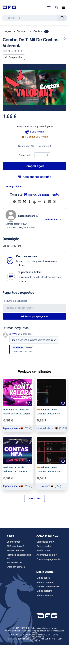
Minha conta (43, 577)
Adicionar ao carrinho (37, 177)
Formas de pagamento (48, 559)
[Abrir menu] (63, 7)
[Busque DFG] (62, 18)
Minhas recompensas (48, 586)
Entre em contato (16, 567)
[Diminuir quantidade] (37, 155)
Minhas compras (45, 582)
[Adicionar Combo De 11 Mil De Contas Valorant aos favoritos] (64, 38)
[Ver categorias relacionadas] (46, 31)
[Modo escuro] (56, 7)
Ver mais (34, 498)
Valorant (22, 31)
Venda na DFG (44, 550)
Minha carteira (44, 590)
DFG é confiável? (15, 546)
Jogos (7, 31)
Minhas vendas (45, 595)
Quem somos (13, 541)
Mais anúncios (52, 219)
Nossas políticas (15, 550)
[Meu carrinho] (49, 7)
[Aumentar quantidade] (47, 155)
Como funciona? (45, 541)
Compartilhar (16, 57)
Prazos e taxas (14, 562)
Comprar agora (34, 166)
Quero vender (44, 546)
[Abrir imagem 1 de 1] (34, 87)
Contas (37, 31)
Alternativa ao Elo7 (47, 554)
